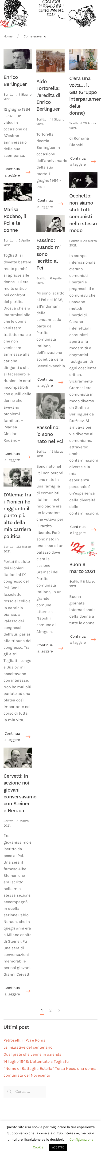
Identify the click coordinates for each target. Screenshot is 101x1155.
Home (8, 36)
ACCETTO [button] (58, 1147)
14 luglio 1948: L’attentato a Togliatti (36, 1061)
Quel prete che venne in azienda (33, 1054)
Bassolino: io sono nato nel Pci (49, 434)
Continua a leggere (12, 172)
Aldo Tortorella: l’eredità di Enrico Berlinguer (48, 95)
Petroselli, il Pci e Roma (25, 1040)
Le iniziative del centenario (28, 1047)
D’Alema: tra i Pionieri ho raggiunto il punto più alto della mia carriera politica (17, 515)
